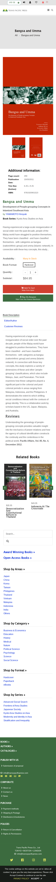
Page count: (14, 176)
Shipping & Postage (11, 813)
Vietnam (8, 598)
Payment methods (11, 809)
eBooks (7, 685)
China (6, 580)
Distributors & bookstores (14, 817)
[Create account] (31, 2)
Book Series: (9, 219)
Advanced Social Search (15, 702)
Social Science (11, 660)
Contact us (7, 792)
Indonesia (8, 606)
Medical (7, 642)
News (5, 796)
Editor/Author (10, 321)
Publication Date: (13, 181)
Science (7, 656)
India (6, 610)
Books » (5, 742)
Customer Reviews (13, 326)
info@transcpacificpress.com (15, 773)
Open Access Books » (18, 558)
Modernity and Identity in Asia (18, 717)
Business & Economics (15, 630)
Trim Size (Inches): (12, 187)
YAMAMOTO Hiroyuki (16, 214)
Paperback (9, 681)
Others (7, 613)
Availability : (9, 258)
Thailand (8, 595)
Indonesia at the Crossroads (40, 508)
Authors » (7, 746)
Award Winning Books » (19, 552)
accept (36, 878)
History (7, 638)
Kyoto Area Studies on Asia (17, 713)
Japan (7, 576)
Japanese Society (12, 709)
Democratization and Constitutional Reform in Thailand (15, 513)
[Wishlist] (37, 2)
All (16, 35)
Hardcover (9, 677)
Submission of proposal (13, 766)
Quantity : (8, 272)
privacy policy (21, 878)
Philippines (9, 591)
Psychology (9, 653)
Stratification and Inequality (17, 720)
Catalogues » (9, 751)
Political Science (12, 649)
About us (7, 788)
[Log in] (25, 2)
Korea (6, 583)
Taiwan (7, 587)
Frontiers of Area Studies (15, 706)
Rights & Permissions (12, 834)
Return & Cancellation (12, 830)
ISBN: (10, 193)
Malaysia (8, 602)
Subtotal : (8, 278)
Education (8, 634)
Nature (7, 645)
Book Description (11, 315)
